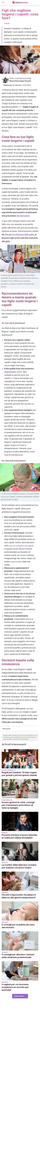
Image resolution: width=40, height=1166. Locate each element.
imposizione (10, 372)
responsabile (16, 561)
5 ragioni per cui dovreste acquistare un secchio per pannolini (15, 987)
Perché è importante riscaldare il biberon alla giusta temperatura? (19, 896)
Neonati (5, 862)
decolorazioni (22, 216)
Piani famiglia (7, 800)
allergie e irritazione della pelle (19, 234)
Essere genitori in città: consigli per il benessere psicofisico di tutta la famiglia (18, 805)
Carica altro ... (20, 996)
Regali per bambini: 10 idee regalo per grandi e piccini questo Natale (19, 773)
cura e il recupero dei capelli (21, 545)
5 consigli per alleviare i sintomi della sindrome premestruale (18, 956)
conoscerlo (18, 712)
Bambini (5, 832)
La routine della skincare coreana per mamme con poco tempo (19, 866)
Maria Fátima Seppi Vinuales (20, 81)
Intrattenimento (8, 770)
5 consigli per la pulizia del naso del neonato (18, 926)
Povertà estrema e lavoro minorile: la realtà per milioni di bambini (20, 836)
